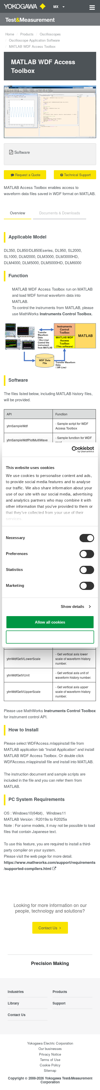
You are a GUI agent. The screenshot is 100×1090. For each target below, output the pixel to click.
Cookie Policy (50, 1065)
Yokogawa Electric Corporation (50, 1043)
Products (27, 34)
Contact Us (48, 927)
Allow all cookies (50, 622)
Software (22, 152)
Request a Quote (27, 174)
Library (13, 1003)
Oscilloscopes (50, 34)
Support (59, 1003)
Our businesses (50, 1048)
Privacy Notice (50, 1054)
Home (9, 34)
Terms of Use (50, 1059)
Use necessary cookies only (50, 637)
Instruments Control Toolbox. (66, 314)
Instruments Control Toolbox (70, 710)
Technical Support (77, 174)
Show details (72, 606)
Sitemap (50, 1070)
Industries (16, 991)
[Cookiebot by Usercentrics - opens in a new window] (72, 449)
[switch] (86, 554)
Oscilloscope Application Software (34, 40)
